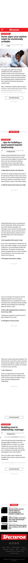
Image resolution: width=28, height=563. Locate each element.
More (17, 549)
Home (3, 547)
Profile (12, 549)
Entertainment (15, 547)
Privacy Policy (15, 553)
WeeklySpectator (11, 151)
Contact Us (23, 549)
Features (5, 549)
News (8, 547)
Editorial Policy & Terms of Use (15, 551)
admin (8, 45)
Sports (24, 547)
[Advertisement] (14, 14)
